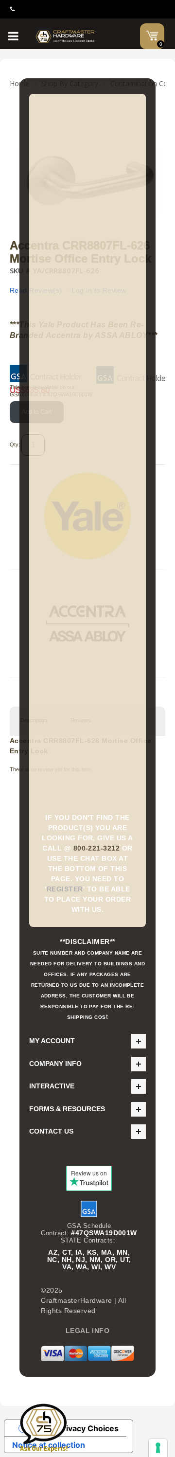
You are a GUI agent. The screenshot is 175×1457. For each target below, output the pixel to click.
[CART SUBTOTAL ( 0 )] (152, 35)
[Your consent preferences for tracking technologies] (158, 1448)
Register (65, 889)
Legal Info (88, 1330)
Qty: (15, 444)
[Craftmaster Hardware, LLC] (65, 36)
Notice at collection (48, 1445)
